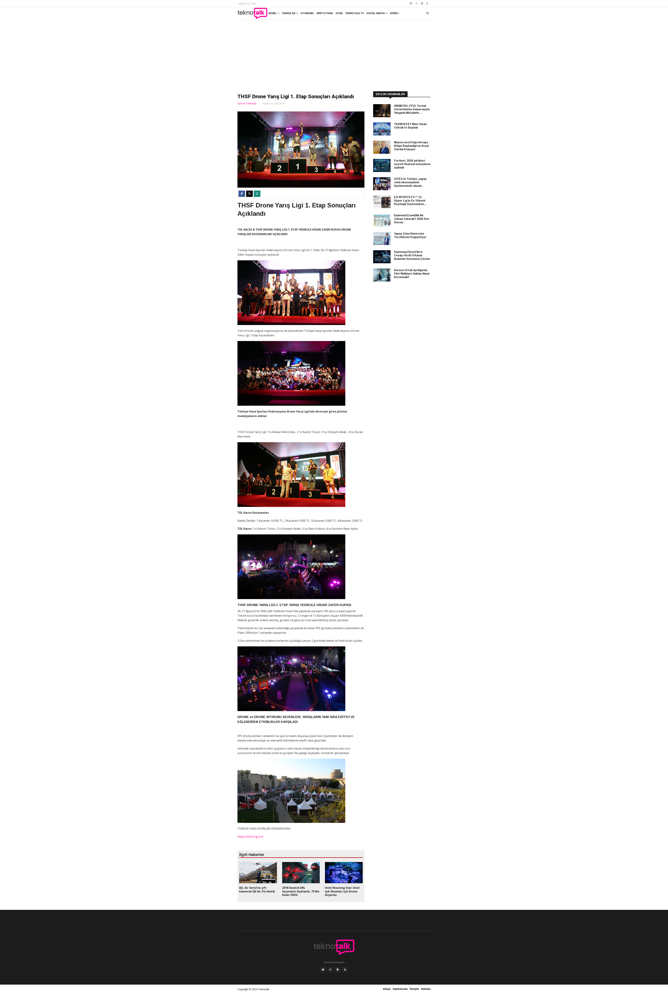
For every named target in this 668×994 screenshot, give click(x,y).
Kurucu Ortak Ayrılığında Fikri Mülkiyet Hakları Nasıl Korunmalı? (411, 274)
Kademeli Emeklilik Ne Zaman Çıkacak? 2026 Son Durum (411, 219)
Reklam (426, 989)
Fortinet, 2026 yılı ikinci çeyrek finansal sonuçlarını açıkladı (412, 164)
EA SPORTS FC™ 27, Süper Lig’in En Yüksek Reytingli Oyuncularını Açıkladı (409, 201)
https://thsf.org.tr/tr (250, 837)
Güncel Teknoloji (246, 103)
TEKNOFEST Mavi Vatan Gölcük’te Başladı (410, 126)
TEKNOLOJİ (289, 13)
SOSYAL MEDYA (375, 13)
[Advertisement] (334, 56)
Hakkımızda (400, 989)
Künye (387, 989)
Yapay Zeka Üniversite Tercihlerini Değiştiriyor (410, 235)
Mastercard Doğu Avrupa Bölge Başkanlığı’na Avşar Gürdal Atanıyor (411, 146)
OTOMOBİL (307, 13)
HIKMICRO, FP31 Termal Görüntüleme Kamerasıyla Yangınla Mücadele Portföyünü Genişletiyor (412, 109)
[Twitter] (330, 969)
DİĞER (393, 13)
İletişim (414, 989)
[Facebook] (323, 969)
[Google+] (337, 969)
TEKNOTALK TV (354, 13)
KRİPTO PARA (325, 13)
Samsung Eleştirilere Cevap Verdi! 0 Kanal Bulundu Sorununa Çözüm (412, 255)
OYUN (339, 13)
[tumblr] (345, 969)
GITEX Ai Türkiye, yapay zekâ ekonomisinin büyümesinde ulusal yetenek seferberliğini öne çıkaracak (412, 182)
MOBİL (273, 13)
